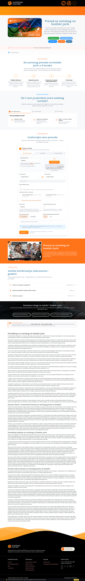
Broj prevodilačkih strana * (24, 184)
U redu (76, 579)
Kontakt (26, 578)
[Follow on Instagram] (65, 566)
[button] (74, 3)
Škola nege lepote (30, 570)
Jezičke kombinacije (65, 38)
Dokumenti (52, 41)
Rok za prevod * (22, 204)
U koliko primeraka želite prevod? (49, 204)
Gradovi (61, 41)
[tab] (27, 153)
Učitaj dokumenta (54, 162)
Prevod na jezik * (48, 174)
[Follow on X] (73, 566)
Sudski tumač (46, 562)
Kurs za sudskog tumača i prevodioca (61, 314)
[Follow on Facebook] (62, 566)
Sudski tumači (13, 48)
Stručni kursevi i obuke (31, 562)
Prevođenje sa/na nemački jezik (50, 564)
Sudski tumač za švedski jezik (21, 314)
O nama (10, 562)
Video (68, 41)
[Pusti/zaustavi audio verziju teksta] (9, 52)
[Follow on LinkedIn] (62, 568)
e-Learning (10, 568)
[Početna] (8, 48)
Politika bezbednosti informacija (15, 578)
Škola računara (29, 564)
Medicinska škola (30, 568)
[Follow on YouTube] (70, 566)
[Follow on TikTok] (68, 566)
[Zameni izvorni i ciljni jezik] (42, 177)
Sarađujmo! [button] (69, 549)
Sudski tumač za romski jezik (25, 48)
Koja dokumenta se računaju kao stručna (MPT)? (31, 200)
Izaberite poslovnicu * (24, 157)
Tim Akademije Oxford (13, 564)
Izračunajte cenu (53, 38)
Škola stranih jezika (30, 566)
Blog (9, 566)
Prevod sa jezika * (22, 174)
